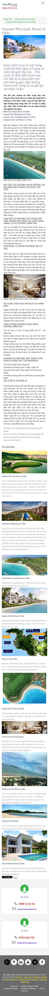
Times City (27, 977)
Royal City (18, 977)
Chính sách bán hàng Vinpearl (12, 737)
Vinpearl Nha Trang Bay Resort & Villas (20, 117)
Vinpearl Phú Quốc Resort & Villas (21, 22)
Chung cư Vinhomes (28, 988)
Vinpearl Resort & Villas (25, 19)
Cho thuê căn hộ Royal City (28, 979)
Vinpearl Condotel (10, 988)
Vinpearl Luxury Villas (9, 659)
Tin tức (42, 988)
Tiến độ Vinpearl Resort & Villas (13, 864)
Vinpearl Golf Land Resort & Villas (18, 120)
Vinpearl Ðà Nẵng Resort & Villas (17, 114)
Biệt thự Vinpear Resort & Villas (17, 112)
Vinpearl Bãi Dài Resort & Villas (13, 616)
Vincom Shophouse (10, 979)
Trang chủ (8, 19)
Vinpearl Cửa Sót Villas (10, 821)
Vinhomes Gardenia (40, 977)
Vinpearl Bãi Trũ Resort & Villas (13, 709)
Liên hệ (24, 991)
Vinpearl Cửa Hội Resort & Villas (13, 789)
